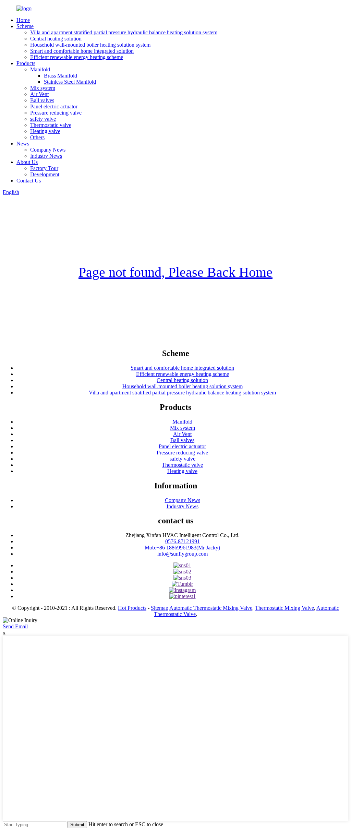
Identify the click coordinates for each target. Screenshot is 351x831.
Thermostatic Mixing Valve (284, 608)
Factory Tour (44, 168)
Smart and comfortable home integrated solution (82, 51)
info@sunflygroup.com (182, 554)
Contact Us (28, 180)
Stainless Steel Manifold (70, 82)
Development (44, 174)
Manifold (40, 69)
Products (25, 63)
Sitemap (159, 608)
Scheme (25, 26)
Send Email (15, 626)
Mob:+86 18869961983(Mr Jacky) (182, 547)
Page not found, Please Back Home (175, 272)
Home (23, 20)
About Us (27, 162)
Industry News (46, 156)
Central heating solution (56, 38)
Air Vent (39, 94)
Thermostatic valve (50, 125)
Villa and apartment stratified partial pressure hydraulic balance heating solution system (123, 32)
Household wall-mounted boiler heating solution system (90, 45)
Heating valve (45, 131)
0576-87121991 (182, 541)
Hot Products (132, 608)
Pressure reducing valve (56, 113)
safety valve (43, 119)
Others (37, 137)
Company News (47, 150)
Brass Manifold (60, 76)
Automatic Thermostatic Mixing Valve (210, 608)
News (22, 143)
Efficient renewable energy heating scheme (76, 57)
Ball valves (42, 100)
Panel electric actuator (53, 106)
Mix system (42, 88)
